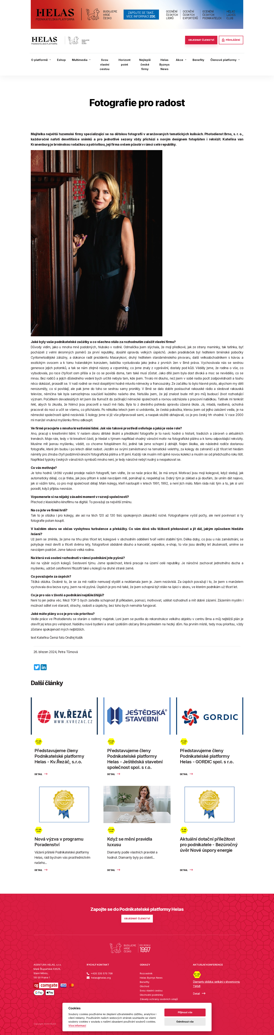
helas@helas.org (100, 977)
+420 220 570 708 (101, 973)
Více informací (77, 1025)
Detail (38, 774)
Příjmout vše (185, 1012)
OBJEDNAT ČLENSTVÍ (201, 40)
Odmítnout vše (185, 1021)
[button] (41, 60)
